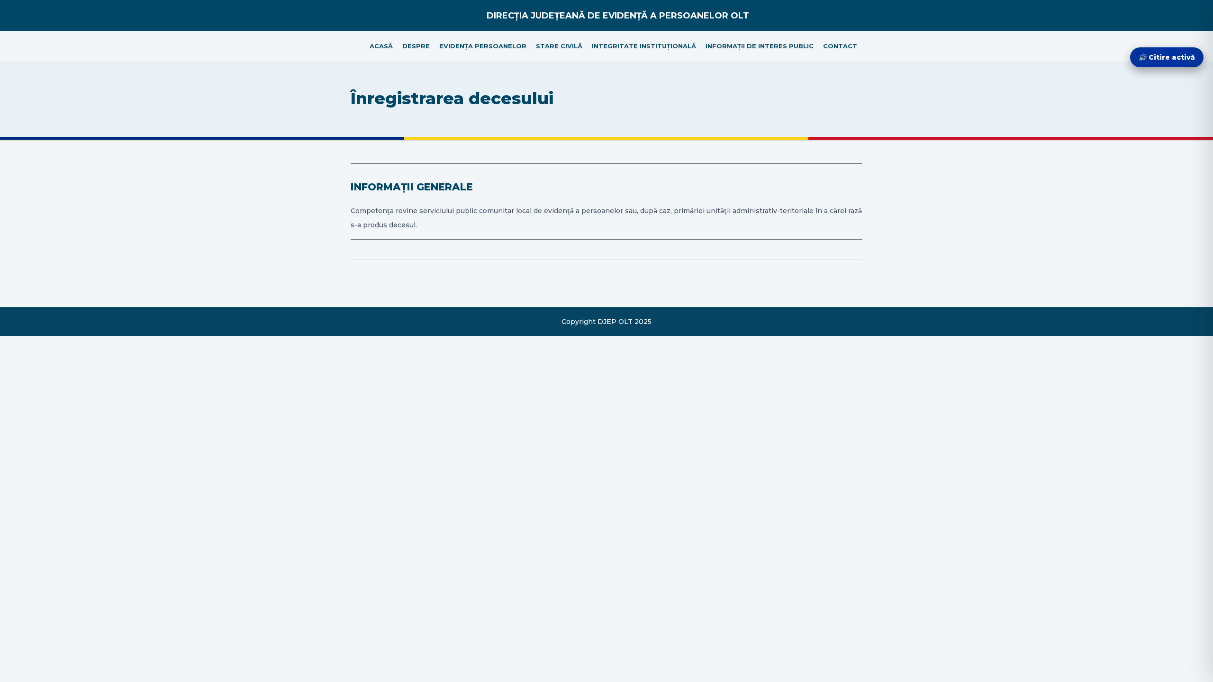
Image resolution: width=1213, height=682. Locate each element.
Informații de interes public (760, 46)
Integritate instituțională (644, 46)
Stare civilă (559, 46)
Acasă (381, 46)
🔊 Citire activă (1167, 57)
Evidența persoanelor (482, 46)
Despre (416, 46)
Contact (840, 46)
